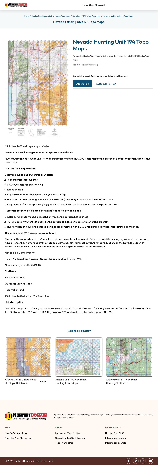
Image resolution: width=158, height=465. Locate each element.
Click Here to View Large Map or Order (27, 146)
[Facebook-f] (128, 461)
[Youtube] (150, 461)
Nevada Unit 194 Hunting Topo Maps (87, 16)
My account (100, 5)
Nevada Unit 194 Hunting (87, 64)
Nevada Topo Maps (62, 16)
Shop (91, 5)
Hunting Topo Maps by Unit (42, 16)
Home (85, 5)
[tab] (82, 83)
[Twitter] (135, 461)
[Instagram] (143, 461)
